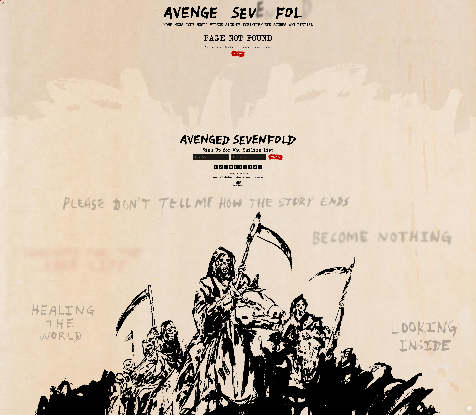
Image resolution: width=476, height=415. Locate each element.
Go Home (238, 53)
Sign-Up (275, 157)
